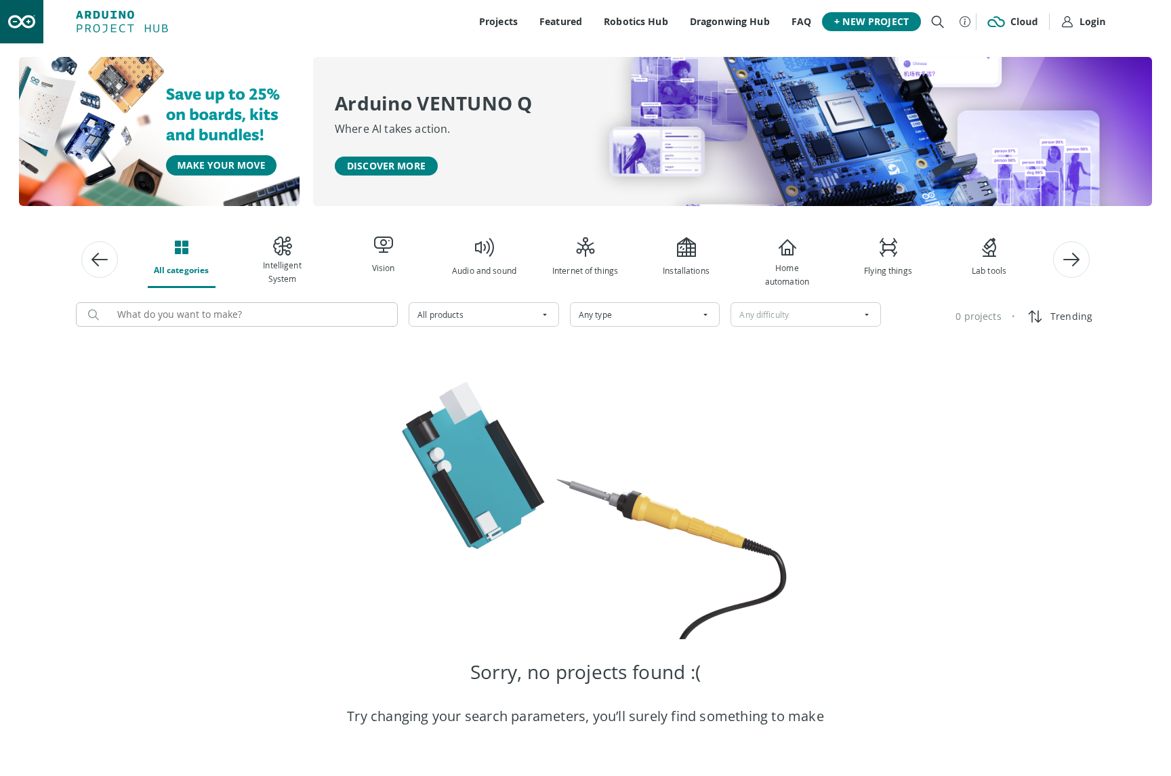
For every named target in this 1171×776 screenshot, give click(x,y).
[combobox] (484, 314)
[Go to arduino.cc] (21, 21)
